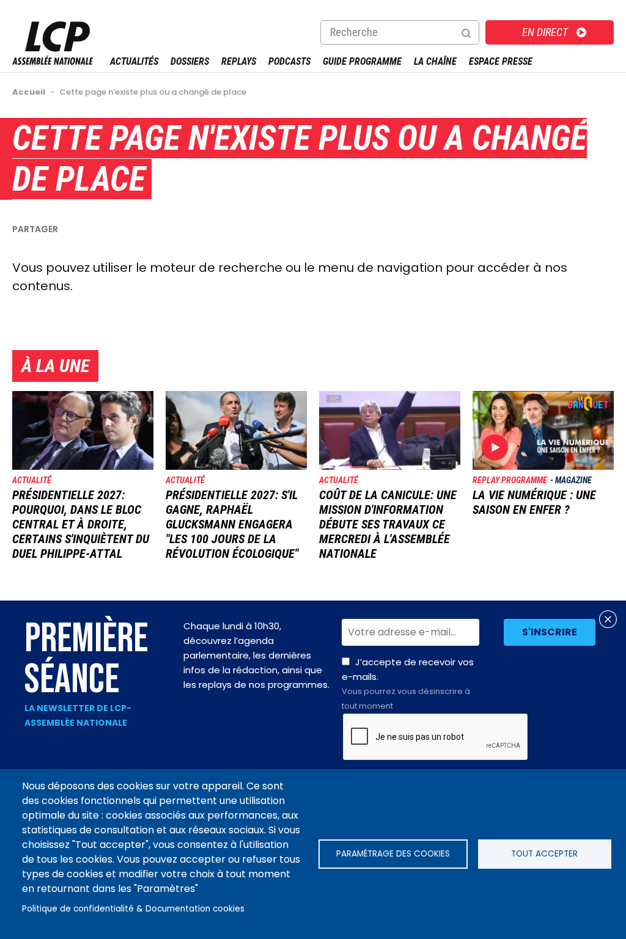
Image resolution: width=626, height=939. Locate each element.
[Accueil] (52, 61)
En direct (545, 32)
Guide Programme (362, 61)
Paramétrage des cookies (393, 854)
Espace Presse (500, 61)
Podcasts (289, 61)
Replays (238, 61)
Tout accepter (544, 854)
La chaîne (435, 61)
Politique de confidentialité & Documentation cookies (133, 909)
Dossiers (190, 61)
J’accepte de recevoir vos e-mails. (408, 684)
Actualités (134, 61)
